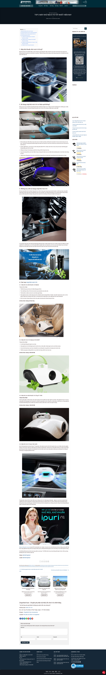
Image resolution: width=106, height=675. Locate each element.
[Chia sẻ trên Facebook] (40, 561)
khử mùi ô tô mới (25, 566)
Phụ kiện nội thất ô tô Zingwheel (31, 614)
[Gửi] (85, 6)
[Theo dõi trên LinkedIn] (30, 619)
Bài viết (61, 5)
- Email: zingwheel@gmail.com (25, 662)
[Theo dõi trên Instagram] (22, 619)
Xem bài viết (28, 595)
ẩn (24, 29)
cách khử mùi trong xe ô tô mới (52, 565)
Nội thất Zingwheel (26, 555)
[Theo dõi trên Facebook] (20, 619)
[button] (85, 2)
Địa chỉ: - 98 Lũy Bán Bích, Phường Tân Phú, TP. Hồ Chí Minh (27, 659)
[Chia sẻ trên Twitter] (42, 561)
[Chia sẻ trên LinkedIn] (48, 561)
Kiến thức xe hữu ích (31, 565)
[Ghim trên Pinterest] (46, 561)
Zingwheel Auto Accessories (31, 612)
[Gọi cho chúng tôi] (26, 619)
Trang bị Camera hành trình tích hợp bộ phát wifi (79, 128)
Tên (21, 637)
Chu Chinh (58, 18)
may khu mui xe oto (50, 566)
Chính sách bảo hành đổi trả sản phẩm (44, 658)
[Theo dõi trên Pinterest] (28, 619)
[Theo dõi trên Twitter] (24, 619)
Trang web (55, 637)
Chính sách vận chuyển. (41, 656)
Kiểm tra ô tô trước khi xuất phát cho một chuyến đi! (60, 589)
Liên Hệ (66, 5)
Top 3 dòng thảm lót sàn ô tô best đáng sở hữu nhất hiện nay (79, 121)
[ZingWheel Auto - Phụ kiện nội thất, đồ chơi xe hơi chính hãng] (25, 2)
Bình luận (23, 627)
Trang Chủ (40, 5)
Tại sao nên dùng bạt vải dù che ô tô (44, 589)
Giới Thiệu (46, 5)
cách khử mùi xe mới (60, 565)
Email (38, 637)
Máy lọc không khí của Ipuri (24, 547)
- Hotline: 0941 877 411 (23, 663)
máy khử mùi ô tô (31, 282)
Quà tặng (56, 5)
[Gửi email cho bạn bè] (44, 561)
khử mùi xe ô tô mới (39, 566)
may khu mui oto (44, 566)
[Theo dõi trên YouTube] (32, 619)
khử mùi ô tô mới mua (32, 566)
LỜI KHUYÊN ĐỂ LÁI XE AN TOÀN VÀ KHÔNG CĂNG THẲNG (79, 136)
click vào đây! (80, 77)
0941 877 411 (29, 607)
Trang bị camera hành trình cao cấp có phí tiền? (79, 125)
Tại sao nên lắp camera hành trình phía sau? (79, 132)
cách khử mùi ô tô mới (43, 565)
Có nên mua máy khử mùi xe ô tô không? (59, 570)
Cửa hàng (52, 5)
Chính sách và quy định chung (42, 654)
